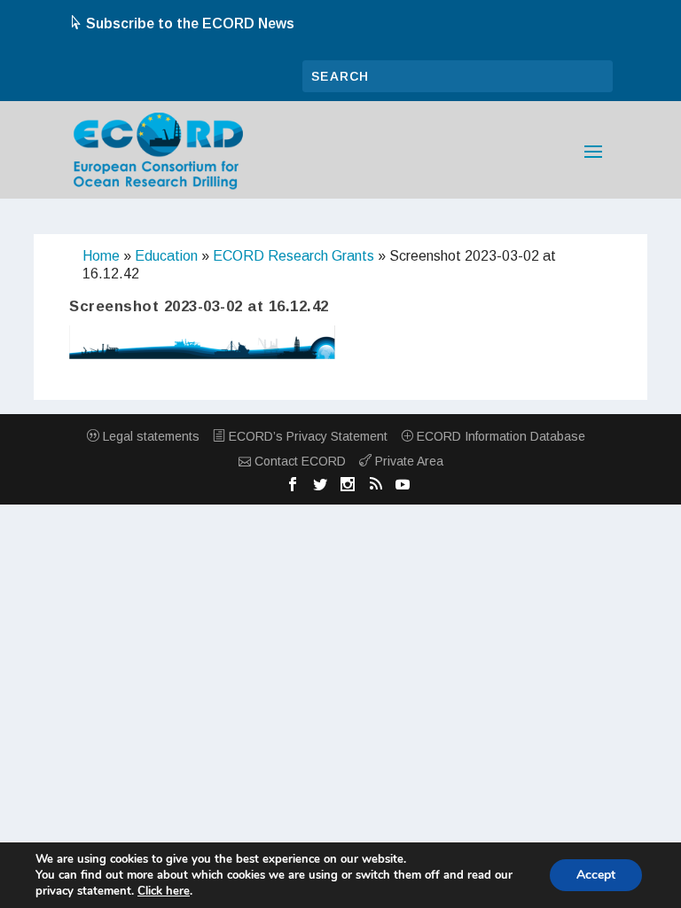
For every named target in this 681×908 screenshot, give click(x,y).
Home (101, 255)
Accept (595, 874)
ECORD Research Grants (293, 255)
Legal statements (149, 436)
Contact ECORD (298, 461)
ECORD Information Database (499, 436)
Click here (163, 891)
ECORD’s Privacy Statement (306, 436)
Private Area (407, 461)
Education (166, 255)
